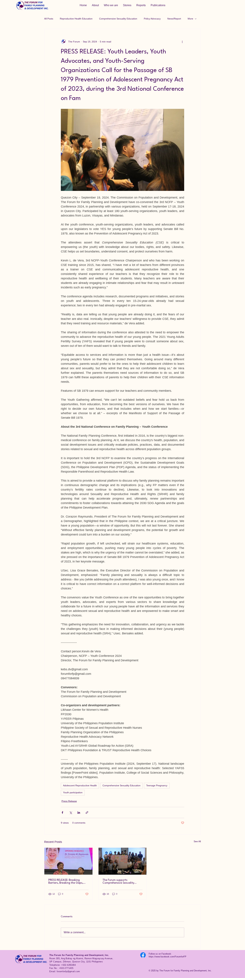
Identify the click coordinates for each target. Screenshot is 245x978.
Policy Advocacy (152, 18)
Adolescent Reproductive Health (80, 785)
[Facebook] (143, 955)
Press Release (69, 801)
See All (197, 841)
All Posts (48, 18)
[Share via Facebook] (62, 812)
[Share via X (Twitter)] (70, 812)
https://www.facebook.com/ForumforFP (167, 956)
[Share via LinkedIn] (78, 812)
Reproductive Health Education (76, 18)
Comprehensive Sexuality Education (118, 18)
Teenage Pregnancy (156, 785)
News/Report (174, 18)
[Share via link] (86, 812)
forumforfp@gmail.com (68, 971)
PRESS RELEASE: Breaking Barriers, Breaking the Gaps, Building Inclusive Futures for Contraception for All (66, 881)
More (190, 18)
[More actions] (182, 42)
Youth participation (72, 792)
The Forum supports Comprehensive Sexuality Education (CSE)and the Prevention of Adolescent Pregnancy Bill (118, 881)
